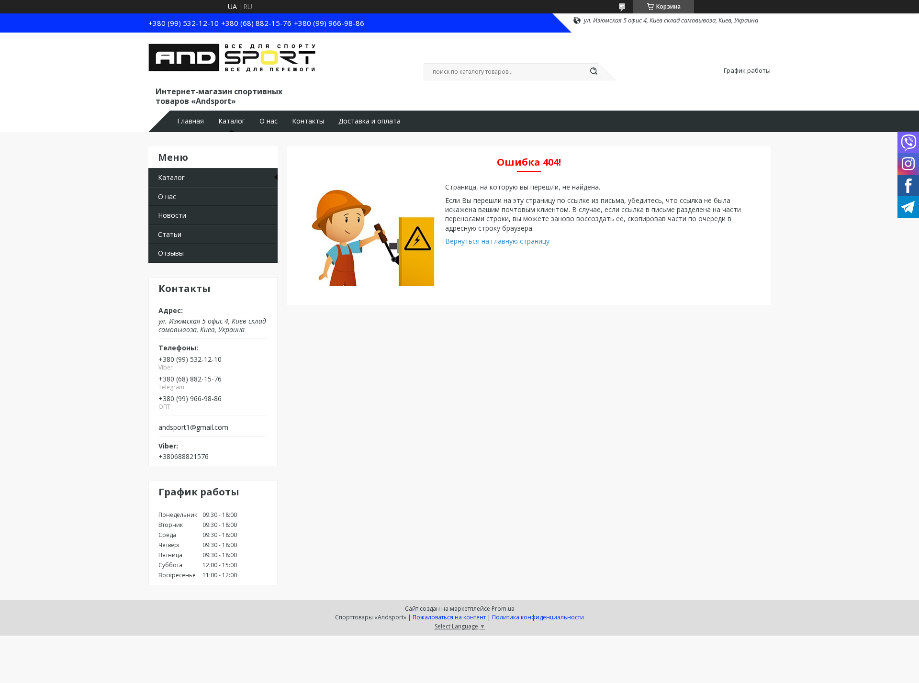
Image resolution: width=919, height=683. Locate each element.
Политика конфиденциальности (538, 617)
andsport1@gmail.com (193, 427)
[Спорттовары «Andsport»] (232, 61)
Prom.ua (503, 609)
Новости (172, 215)
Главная (190, 121)
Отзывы (171, 253)
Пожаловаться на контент (449, 617)
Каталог (231, 121)
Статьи (169, 234)
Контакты (308, 121)
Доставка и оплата (369, 121)
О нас (268, 121)
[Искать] (593, 71)
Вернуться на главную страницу (497, 241)
